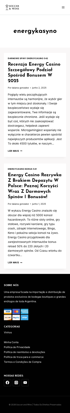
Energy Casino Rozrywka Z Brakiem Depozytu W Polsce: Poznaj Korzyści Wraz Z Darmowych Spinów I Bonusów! (35, 186)
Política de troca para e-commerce (24, 357)
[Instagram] (16, 382)
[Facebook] (7, 382)
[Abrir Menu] (63, 7)
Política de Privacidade (17, 347)
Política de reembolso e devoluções (24, 352)
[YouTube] (25, 382)
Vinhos (8, 332)
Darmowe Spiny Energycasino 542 (28, 58)
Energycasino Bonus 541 (22, 169)
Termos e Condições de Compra (22, 361)
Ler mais (15, 151)
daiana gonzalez (20, 87)
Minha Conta (11, 342)
